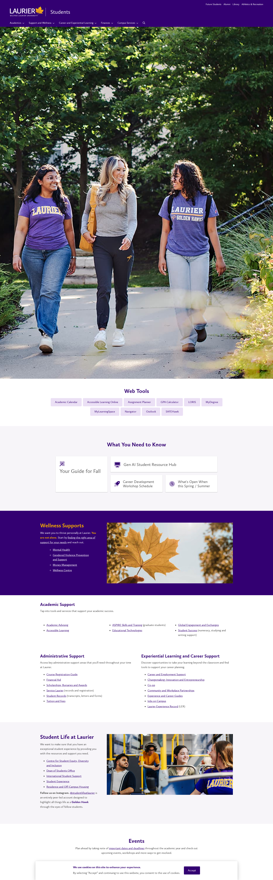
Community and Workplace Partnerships (171, 690)
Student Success (187, 630)
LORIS (192, 402)
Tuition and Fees (55, 701)
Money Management (65, 565)
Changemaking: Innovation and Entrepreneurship (176, 679)
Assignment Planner (139, 402)
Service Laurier (55, 690)
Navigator (130, 411)
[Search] (144, 22)
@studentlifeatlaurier (82, 793)
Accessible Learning (57, 630)
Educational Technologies (127, 630)
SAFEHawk (172, 411)
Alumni (227, 4)
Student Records (56, 696)
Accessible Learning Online (102, 402)
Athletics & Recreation (252, 4)
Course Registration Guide (62, 674)
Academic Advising (57, 625)
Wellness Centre (62, 570)
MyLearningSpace (104, 411)
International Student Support (64, 776)
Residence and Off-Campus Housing (67, 786)
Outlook (151, 411)
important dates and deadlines (126, 848)
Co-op (151, 685)
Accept (192, 870)
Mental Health (61, 549)
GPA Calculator (170, 402)
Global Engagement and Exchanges (198, 625)
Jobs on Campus (157, 701)
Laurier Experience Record (163, 706)
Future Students (213, 4)
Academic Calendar (66, 402)
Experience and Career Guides (165, 696)
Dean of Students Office (60, 770)
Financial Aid (53, 679)
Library (236, 4)
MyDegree (212, 402)
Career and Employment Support (167, 674)
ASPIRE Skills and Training (127, 625)
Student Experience (57, 781)
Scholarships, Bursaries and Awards (66, 685)
